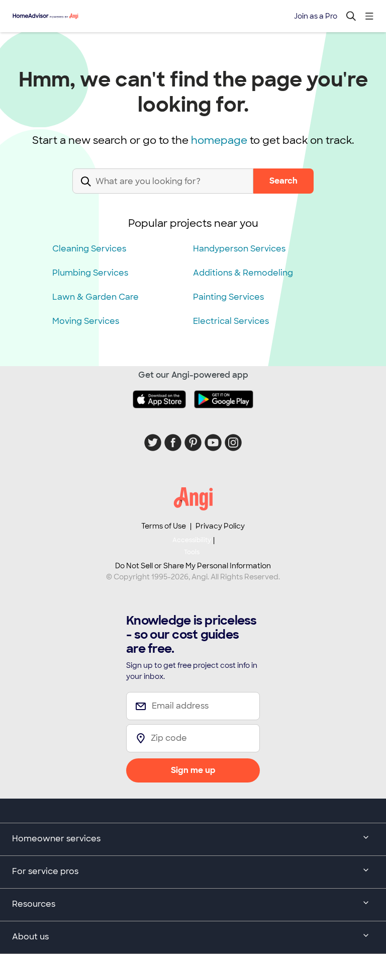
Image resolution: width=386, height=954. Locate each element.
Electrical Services (231, 321)
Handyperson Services (239, 248)
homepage (219, 140)
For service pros (45, 871)
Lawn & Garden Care (95, 297)
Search (283, 181)
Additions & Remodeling (243, 273)
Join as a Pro (315, 16)
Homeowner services (56, 838)
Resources (33, 904)
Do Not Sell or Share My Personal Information (193, 565)
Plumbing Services (90, 273)
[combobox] (162, 189)
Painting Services (228, 297)
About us (30, 936)
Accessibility (191, 546)
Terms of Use (163, 526)
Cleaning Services (89, 248)
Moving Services (85, 321)
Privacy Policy (220, 526)
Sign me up (193, 770)
